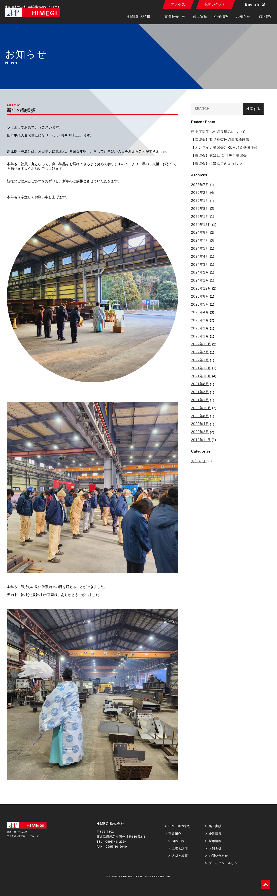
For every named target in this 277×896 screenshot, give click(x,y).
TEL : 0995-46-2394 (112, 841)
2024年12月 (201, 224)
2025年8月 (200, 208)
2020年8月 (200, 416)
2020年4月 (200, 424)
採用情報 (264, 16)
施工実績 (200, 16)
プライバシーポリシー (225, 863)
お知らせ (243, 16)
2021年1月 (200, 400)
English (252, 4)
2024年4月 (200, 256)
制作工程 (178, 841)
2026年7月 (200, 185)
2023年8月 (200, 296)
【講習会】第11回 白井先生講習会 (219, 155)
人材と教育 (180, 855)
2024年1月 (200, 280)
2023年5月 (200, 304)
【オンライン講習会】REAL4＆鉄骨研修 (224, 147)
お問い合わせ (215, 4)
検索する (253, 109)
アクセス (178, 4)
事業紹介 (174, 833)
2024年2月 (200, 272)
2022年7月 (200, 352)
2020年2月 (200, 432)
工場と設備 (180, 848)
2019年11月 (201, 440)
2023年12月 (201, 288)
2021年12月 (201, 368)
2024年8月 (200, 232)
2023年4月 (200, 312)
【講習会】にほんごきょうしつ (216, 163)
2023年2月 (200, 328)
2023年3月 (200, 320)
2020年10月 (201, 408)
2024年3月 (200, 264)
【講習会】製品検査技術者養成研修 (220, 140)
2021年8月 (200, 384)
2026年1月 (200, 200)
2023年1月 (200, 336)
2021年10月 (201, 376)
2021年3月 (200, 392)
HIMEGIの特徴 (139, 16)
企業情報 (221, 16)
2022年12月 (201, 344)
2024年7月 (200, 240)
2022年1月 (200, 360)
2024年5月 (200, 248)
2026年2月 (200, 192)
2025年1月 (200, 216)
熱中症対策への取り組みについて (218, 132)
